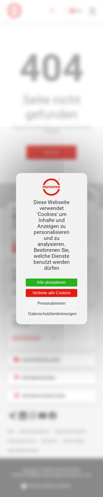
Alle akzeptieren (51, 282)
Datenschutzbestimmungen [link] (52, 314)
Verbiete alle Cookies (51, 293)
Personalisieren (52, 303)
